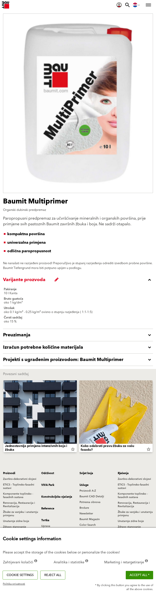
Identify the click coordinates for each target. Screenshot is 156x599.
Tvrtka (45, 520)
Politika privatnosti (14, 584)
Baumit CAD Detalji (92, 496)
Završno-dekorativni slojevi (19, 479)
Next (152, 417)
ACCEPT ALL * (139, 575)
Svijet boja (86, 473)
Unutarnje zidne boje (16, 521)
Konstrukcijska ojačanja (56, 497)
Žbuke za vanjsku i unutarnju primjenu (20, 514)
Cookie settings (20, 575)
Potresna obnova (90, 502)
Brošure (84, 508)
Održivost (47, 473)
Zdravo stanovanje (14, 527)
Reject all (52, 575)
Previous (3, 417)
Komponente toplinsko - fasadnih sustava (18, 496)
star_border (73, 449)
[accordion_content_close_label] (79, 280)
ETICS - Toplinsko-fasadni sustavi (18, 486)
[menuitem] (119, 5)
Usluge (84, 485)
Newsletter (86, 513)
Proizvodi (9, 473)
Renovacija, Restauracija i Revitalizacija (19, 505)
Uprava (45, 526)
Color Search (88, 525)
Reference (47, 508)
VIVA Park (47, 485)
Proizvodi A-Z (88, 491)
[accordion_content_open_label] (79, 335)
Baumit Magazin (90, 519)
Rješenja (123, 473)
